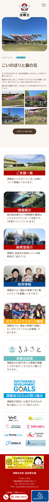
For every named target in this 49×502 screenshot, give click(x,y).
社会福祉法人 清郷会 (24, 10)
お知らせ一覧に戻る (24, 131)
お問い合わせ (21, 497)
